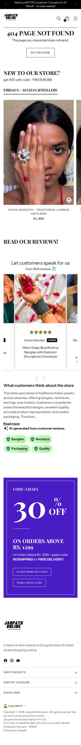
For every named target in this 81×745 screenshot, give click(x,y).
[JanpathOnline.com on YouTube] (18, 661)
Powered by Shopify (15, 730)
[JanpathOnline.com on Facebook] (6, 661)
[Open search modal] (58, 18)
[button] (37, 378)
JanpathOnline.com (37, 712)
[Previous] (6, 4)
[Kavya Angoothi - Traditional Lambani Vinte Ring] (39, 152)
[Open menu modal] (75, 18)
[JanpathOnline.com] (11, 18)
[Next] (75, 4)
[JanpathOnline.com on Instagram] (12, 661)
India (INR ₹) (15, 705)
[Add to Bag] (69, 200)
